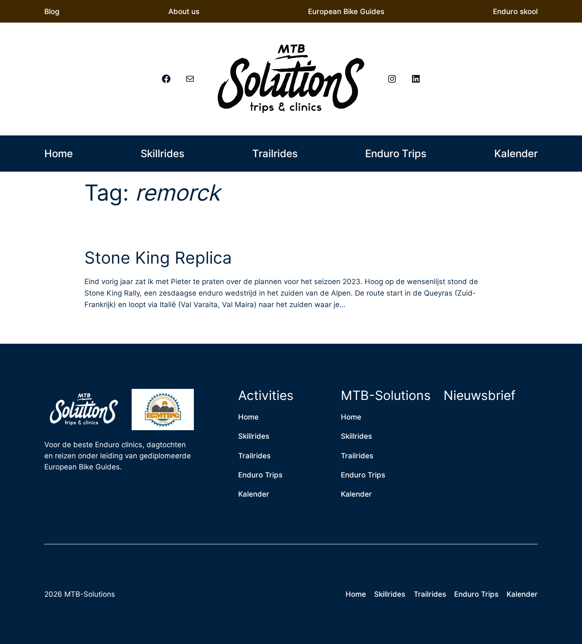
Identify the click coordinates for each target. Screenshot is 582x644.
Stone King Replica (158, 258)
